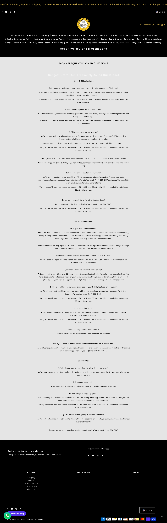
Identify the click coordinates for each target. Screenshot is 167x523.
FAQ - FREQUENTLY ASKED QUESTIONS (138, 35)
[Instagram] (10, 12)
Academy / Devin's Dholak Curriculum (59, 35)
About (83, 35)
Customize (32, 35)
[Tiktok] (14, 12)
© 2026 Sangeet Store (16, 519)
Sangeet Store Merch (15, 43)
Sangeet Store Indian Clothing (146, 43)
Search (103, 35)
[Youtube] (5, 12)
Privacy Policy (31, 486)
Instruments (16, 35)
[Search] (141, 24)
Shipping (31, 477)
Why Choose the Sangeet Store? (82, 39)
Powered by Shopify (35, 519)
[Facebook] (2, 12)
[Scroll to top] (162, 516)
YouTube (113, 35)
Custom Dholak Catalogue (149, 39)
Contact (93, 35)
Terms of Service (31, 483)
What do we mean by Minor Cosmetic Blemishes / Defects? (100, 43)
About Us (31, 489)
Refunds (31, 480)
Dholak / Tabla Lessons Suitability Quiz (48, 43)
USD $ (162, 12)
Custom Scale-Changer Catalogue (117, 39)
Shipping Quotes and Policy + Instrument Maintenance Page (34, 39)
